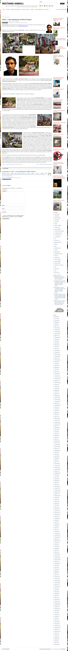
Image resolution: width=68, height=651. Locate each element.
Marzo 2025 (57, 348)
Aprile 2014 (57, 595)
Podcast (32, 9)
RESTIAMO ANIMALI (12, 3)
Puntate (56, 249)
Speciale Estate (57, 263)
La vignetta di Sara (58, 234)
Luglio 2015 (57, 567)
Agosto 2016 (57, 542)
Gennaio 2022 (57, 420)
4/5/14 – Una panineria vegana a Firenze (44, 164)
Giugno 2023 (57, 388)
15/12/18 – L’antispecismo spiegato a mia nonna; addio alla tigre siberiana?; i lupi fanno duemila (60, 283)
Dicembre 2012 (57, 625)
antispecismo (10, 22)
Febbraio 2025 (57, 350)
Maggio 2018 (57, 503)
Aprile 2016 (57, 550)
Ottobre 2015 (57, 561)
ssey (55, 266)
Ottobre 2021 (57, 425)
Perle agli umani (57, 248)
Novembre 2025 (57, 333)
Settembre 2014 (57, 586)
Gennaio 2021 (57, 442)
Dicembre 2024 (57, 354)
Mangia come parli (58, 242)
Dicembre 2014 (57, 580)
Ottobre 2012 (57, 629)
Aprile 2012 (57, 640)
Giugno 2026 (57, 320)
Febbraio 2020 (57, 463)
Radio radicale (57, 251)
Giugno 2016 (57, 546)
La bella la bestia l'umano (59, 231)
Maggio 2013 (57, 616)
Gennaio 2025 (57, 352)
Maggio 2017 (57, 525)
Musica (56, 244)
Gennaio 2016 (57, 555)
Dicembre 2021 (57, 422)
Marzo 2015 (57, 574)
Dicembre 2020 (57, 444)
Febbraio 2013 (57, 621)
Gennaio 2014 (57, 601)
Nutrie (56, 246)
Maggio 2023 (57, 390)
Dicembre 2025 (57, 331)
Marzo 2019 (57, 484)
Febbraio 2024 (57, 373)
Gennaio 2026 (57, 329)
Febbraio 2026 (57, 327)
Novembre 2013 (57, 604)
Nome (3, 205)
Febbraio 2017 (57, 531)
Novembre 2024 (57, 356)
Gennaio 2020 (57, 465)
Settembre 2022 (57, 405)
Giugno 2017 (57, 523)
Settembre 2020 (57, 450)
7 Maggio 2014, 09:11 (17, 177)
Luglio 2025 (57, 341)
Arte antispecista (16, 22)
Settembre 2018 (57, 495)
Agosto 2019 (57, 474)
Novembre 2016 (57, 537)
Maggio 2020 (57, 457)
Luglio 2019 (57, 476)
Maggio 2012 (57, 638)
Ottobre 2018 (57, 493)
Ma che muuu (57, 240)
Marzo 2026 (57, 326)
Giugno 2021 (57, 433)
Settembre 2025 (57, 337)
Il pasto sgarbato (58, 229)
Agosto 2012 (57, 633)
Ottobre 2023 (57, 380)
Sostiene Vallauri (58, 261)
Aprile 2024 (57, 369)
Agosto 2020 (57, 452)
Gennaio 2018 (57, 510)
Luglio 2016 (57, 544)
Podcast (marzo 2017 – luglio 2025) (41, 9)
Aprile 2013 (57, 618)
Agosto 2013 (57, 610)
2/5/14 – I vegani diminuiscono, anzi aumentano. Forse (12, 164)
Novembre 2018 (57, 491)
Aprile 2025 (57, 346)
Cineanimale (57, 219)
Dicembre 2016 (57, 535)
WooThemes (63, 649)
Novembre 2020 (57, 446)
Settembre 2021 (57, 427)
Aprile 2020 (57, 459)
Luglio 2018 (57, 499)
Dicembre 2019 (57, 467)
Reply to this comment (6, 179)
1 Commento (16, 21)
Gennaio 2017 (57, 533)
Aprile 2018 (57, 505)
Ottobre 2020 (57, 448)
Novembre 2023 (57, 378)
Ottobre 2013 (57, 606)
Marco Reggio (10, 177)
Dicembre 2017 (57, 512)
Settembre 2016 (57, 540)
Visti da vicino (57, 272)
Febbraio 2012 (57, 644)
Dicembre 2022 (57, 399)
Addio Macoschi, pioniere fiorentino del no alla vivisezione (60, 278)
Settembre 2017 (57, 518)
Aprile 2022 (57, 414)
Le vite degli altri (57, 236)
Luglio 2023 (57, 386)
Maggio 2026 (57, 322)
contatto (51, 5)
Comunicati (57, 221)
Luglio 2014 (57, 589)
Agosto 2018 (57, 497)
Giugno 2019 (57, 478)
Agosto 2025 (57, 339)
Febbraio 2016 (57, 554)
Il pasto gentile (57, 227)
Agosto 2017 (57, 520)
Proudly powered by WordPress (45, 649)
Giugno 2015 (57, 569)
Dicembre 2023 (57, 376)
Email (3, 208)
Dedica (56, 223)
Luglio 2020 (57, 454)
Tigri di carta (57, 268)
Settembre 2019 (57, 473)
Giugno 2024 (57, 365)
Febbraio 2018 (57, 508)
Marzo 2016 (57, 552)
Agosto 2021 (57, 429)
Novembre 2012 (57, 627)
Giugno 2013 (57, 614)
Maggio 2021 (57, 435)
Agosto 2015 (57, 565)
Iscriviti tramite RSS (60, 9)
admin (7, 21)
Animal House (57, 214)
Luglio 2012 (57, 635)
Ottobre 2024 (57, 358)
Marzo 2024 (57, 371)
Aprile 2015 (57, 572)
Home (42, 5)
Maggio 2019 (57, 480)
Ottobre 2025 (57, 335)
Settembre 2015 (57, 563)
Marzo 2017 (57, 529)
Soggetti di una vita (25, 9)
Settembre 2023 (57, 382)
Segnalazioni (57, 257)
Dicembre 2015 (57, 557)
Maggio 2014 (57, 593)
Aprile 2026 (57, 324)
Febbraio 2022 (57, 418)
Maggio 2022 (57, 412)
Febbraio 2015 (57, 576)
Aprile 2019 (57, 482)
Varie (55, 270)
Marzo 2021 (57, 439)
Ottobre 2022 (57, 403)
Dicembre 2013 (57, 603)
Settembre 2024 (57, 359)
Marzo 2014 (57, 597)
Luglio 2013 (57, 612)
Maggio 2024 (57, 367)
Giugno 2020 (57, 456)
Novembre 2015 (57, 559)
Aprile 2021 (57, 437)
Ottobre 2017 (57, 516)
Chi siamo (8, 9)
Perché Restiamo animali (15, 9)
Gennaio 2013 (57, 623)
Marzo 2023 (57, 393)
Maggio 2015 (57, 571)
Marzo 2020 (57, 461)
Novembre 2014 (57, 582)
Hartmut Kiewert (24, 22)
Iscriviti (46, 5)
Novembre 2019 (57, 469)
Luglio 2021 (57, 431)
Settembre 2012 (57, 631)
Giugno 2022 (57, 410)
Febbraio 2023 (57, 395)
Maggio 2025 (57, 344)
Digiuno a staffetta (58, 225)
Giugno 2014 (57, 591)
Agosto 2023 (57, 384)
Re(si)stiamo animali (58, 253)
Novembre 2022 (57, 401)
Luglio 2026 (57, 318)
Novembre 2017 (57, 514)
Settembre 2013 (57, 608)
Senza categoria (57, 259)
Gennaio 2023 (57, 397)
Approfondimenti (58, 217)
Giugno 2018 (57, 501)
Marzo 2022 (57, 416)
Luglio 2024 (57, 363)
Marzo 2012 (57, 642)
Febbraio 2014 (57, 599)
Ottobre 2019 (57, 471)
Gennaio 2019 (57, 488)
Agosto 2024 (57, 361)
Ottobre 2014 (57, 584)
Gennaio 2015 (57, 578)
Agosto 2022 (57, 407)
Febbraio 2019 (57, 486)
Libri (55, 238)
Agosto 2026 (57, 316)
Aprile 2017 (57, 527)
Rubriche (56, 255)
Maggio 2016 (57, 548)
